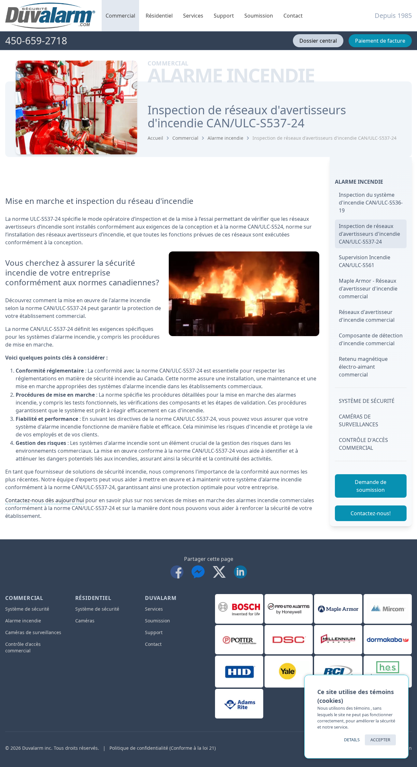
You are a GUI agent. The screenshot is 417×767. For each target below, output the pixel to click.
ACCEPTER (380, 740)
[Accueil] (50, 16)
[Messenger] (199, 571)
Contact (293, 15)
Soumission (258, 15)
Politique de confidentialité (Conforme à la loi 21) (162, 748)
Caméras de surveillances (358, 420)
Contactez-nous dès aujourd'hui (44, 500)
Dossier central (318, 40)
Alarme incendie (225, 138)
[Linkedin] (240, 571)
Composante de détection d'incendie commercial (371, 339)
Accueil (155, 138)
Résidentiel (159, 15)
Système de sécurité (367, 401)
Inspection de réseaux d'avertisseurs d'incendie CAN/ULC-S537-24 (324, 138)
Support (224, 15)
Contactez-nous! (371, 513)
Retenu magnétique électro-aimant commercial (363, 366)
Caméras (84, 621)
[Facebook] (178, 571)
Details (352, 740)
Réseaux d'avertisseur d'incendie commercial (367, 315)
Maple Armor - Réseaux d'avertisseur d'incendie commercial (368, 288)
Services (193, 15)
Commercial (120, 15)
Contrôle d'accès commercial (363, 443)
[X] (220, 571)
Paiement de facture (380, 40)
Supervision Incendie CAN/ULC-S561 (364, 261)
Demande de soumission (370, 485)
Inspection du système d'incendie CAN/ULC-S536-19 (371, 202)
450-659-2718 (36, 41)
